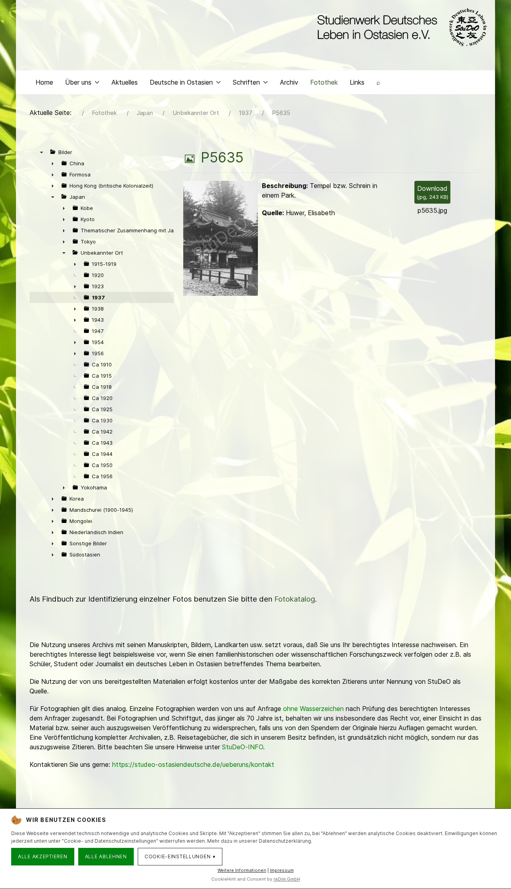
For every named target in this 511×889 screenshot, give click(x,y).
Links (357, 82)
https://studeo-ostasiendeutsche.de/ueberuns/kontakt (193, 764)
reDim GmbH (286, 879)
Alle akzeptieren (42, 856)
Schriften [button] (246, 82)
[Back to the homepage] (400, 27)
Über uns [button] (78, 82)
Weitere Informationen (242, 870)
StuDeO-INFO (242, 747)
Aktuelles (124, 82)
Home (44, 82)
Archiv (289, 82)
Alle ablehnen (106, 856)
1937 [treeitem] (98, 297)
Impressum (282, 870)
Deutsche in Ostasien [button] (181, 82)
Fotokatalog (294, 599)
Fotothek (324, 82)
